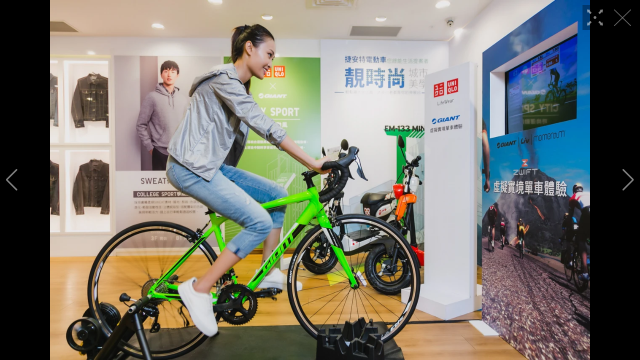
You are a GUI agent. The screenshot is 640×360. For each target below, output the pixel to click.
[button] (11, 180)
